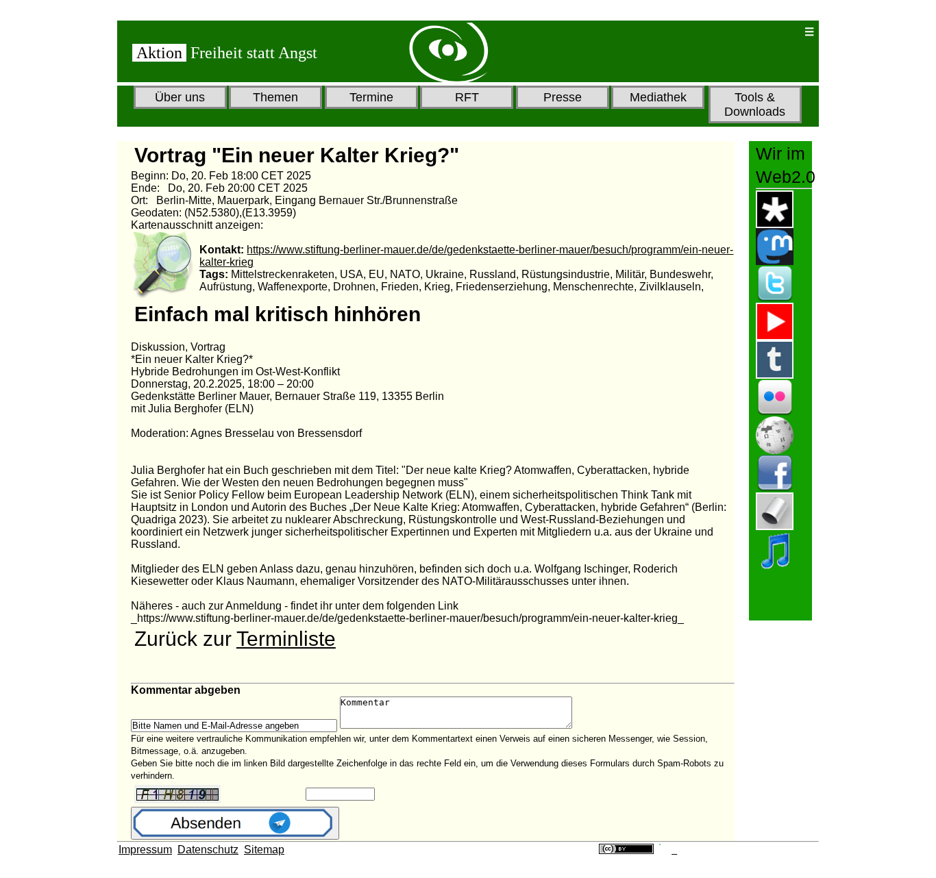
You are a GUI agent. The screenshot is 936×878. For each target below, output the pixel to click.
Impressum (145, 849)
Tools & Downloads (754, 104)
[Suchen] (749, 32)
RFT (467, 97)
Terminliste (286, 638)
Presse (562, 97)
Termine (371, 97)
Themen (275, 97)
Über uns (180, 97)
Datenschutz (207, 849)
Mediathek (658, 97)
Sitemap (264, 849)
